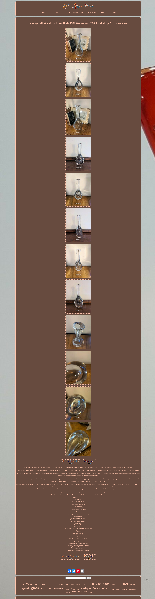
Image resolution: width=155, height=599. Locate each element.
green (85, 584)
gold (56, 584)
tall (67, 584)
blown (96, 588)
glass (35, 588)
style (22, 584)
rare (74, 591)
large (43, 584)
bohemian (132, 589)
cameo (133, 584)
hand (106, 584)
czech (72, 584)
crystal (118, 589)
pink (91, 592)
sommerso (50, 585)
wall (78, 589)
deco (125, 583)
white (112, 589)
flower (78, 584)
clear (113, 584)
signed (24, 588)
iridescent (82, 591)
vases (67, 589)
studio (67, 592)
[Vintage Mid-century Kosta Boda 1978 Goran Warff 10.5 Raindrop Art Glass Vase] (78, 45)
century (124, 589)
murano (95, 583)
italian (61, 584)
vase (29, 583)
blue (105, 588)
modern (118, 585)
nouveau (58, 588)
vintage (46, 588)
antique (86, 588)
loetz (73, 589)
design (36, 584)
